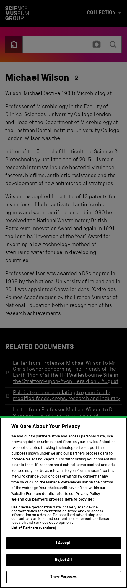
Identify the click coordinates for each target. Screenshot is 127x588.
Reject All (63, 560)
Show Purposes (63, 577)
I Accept (63, 543)
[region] (63, 503)
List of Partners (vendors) (33, 528)
